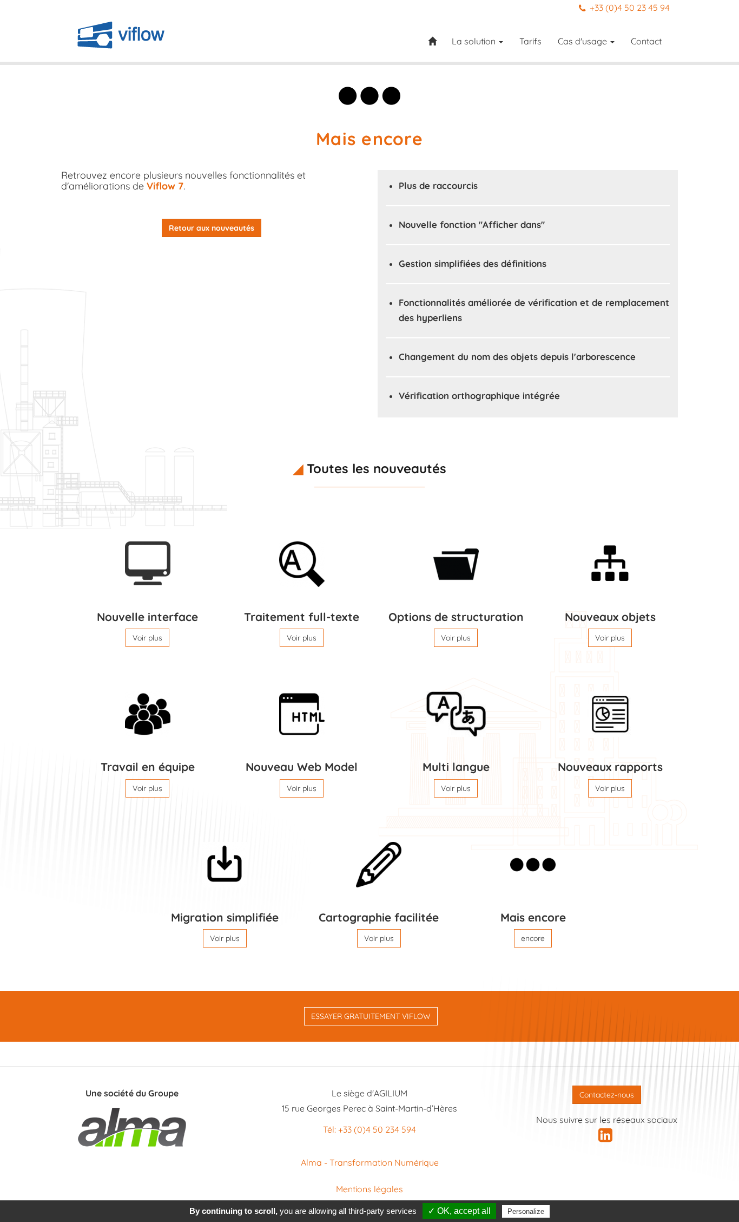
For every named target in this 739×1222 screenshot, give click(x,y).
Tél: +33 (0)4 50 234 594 (369, 1129)
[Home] (435, 44)
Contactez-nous (606, 1095)
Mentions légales (369, 1189)
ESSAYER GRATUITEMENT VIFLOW (371, 1016)
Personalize (525, 1211)
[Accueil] (120, 35)
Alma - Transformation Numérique (370, 1162)
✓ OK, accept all (459, 1211)
